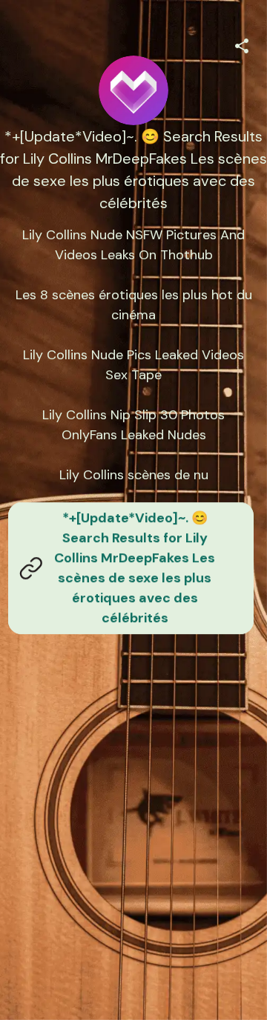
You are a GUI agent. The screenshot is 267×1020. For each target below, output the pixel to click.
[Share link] (242, 43)
